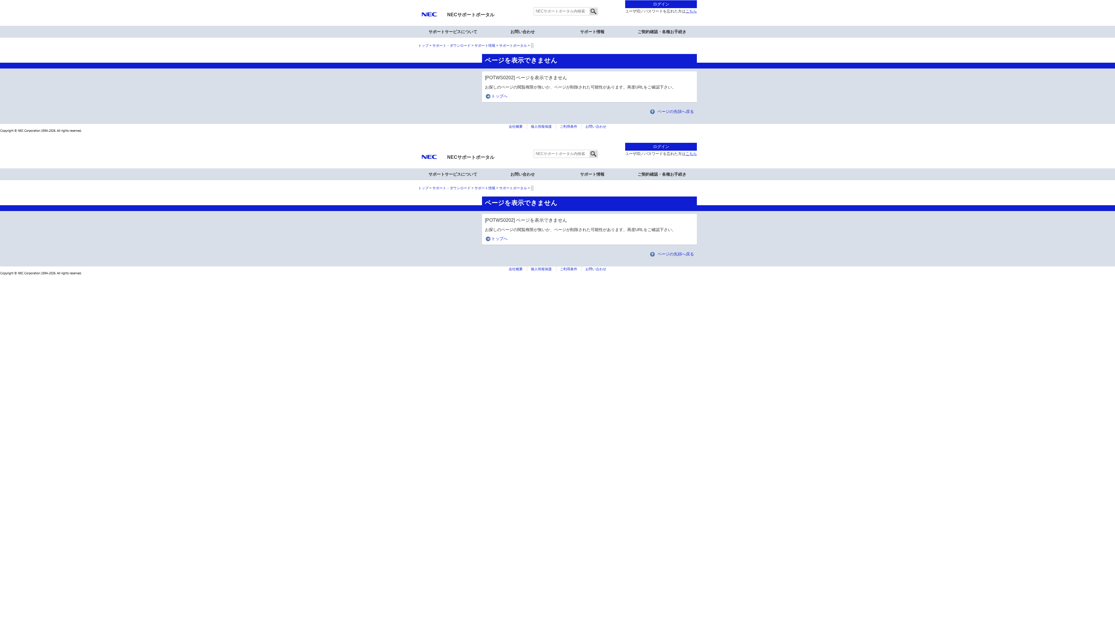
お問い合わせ (522, 31)
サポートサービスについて (453, 31)
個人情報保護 (541, 127)
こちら (691, 11)
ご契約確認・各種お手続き (662, 31)
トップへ (499, 96)
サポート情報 (592, 31)
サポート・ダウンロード (451, 46)
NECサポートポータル (470, 14)
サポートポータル (513, 46)
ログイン (661, 4)
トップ (423, 46)
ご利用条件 (568, 127)
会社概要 (516, 127)
